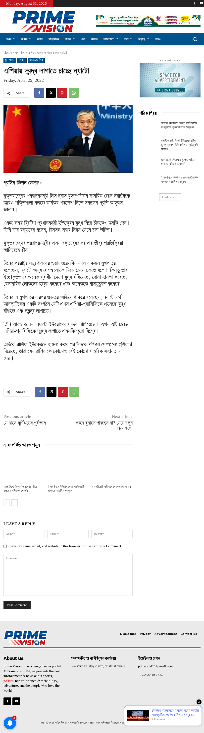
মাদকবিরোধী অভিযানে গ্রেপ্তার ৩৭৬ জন (111, 486)
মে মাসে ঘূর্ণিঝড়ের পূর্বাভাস (24, 423)
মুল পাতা (20, 52)
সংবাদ (22, 60)
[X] (51, 93)
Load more (168, 197)
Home (7, 52)
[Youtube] (201, 3)
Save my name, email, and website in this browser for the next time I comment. (66, 546)
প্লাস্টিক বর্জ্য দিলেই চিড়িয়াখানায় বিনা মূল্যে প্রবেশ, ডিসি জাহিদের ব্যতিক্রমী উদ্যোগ (179, 145)
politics (8, 681)
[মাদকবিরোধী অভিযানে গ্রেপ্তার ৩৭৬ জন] (112, 467)
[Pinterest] (62, 93)
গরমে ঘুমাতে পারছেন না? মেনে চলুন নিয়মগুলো (104, 425)
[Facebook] (194, 3)
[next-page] (14, 502)
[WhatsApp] (74, 93)
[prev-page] (6, 502)
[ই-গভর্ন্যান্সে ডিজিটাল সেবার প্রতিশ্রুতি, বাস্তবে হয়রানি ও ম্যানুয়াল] (68, 467)
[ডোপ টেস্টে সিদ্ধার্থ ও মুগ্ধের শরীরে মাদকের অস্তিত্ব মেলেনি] (23, 467)
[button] (195, 39)
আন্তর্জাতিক (36, 60)
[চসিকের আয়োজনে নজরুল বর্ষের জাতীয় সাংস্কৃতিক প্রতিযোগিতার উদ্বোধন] (149, 127)
